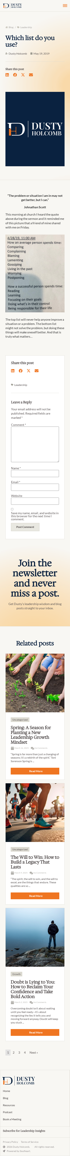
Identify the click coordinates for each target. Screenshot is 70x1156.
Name (16, 468)
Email (15, 482)
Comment (18, 424)
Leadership (26, 27)
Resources (9, 1105)
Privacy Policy (10, 1141)
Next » (34, 1052)
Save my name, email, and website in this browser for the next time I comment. (35, 516)
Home (6, 1090)
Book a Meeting (12, 1119)
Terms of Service (29, 1141)
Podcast (7, 1112)
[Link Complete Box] (35, 717)
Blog (5, 1098)
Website (16, 495)
